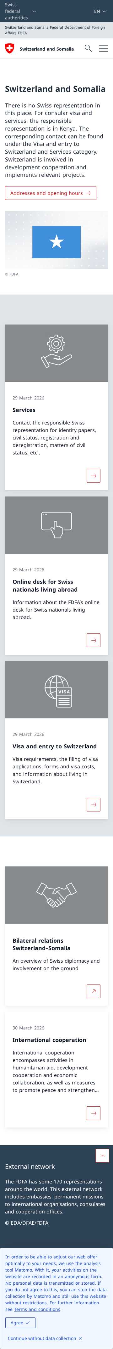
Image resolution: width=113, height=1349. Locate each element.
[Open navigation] (103, 48)
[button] (102, 1156)
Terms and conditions (37, 1309)
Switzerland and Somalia (47, 49)
